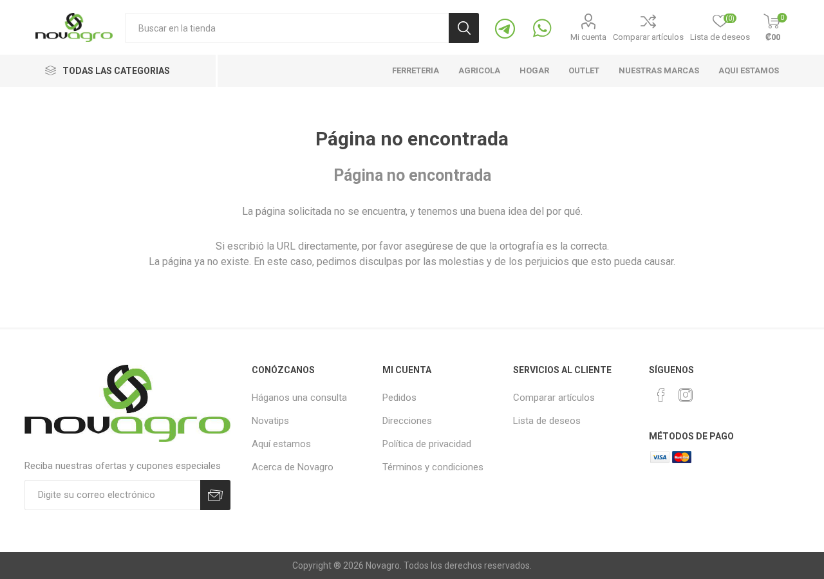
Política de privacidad (426, 444)
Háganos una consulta (299, 397)
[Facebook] (661, 395)
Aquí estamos (281, 444)
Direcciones (407, 421)
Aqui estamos (748, 70)
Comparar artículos (648, 37)
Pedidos (399, 397)
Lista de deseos (547, 421)
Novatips (270, 421)
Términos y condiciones (432, 467)
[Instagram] (685, 395)
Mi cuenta (588, 37)
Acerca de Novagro (292, 467)
